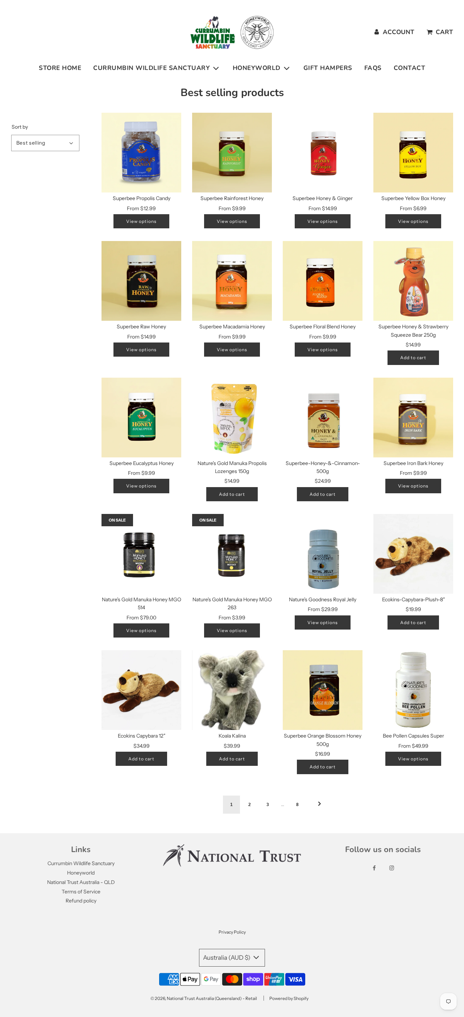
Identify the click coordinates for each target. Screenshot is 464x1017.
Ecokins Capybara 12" (141, 735)
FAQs (373, 68)
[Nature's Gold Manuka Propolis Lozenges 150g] (232, 417)
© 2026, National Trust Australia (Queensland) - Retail (203, 998)
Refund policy (81, 900)
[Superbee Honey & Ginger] (322, 152)
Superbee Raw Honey (141, 326)
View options (141, 221)
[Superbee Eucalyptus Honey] (141, 417)
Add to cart (413, 357)
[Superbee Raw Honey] (141, 281)
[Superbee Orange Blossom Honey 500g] (322, 690)
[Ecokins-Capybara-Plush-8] (413, 554)
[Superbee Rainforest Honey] (232, 152)
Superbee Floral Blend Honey (323, 326)
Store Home (60, 68)
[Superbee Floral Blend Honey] (322, 281)
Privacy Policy (232, 932)
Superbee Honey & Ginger (323, 198)
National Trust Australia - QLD (81, 882)
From (141, 208)
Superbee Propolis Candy (141, 198)
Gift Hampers (327, 68)
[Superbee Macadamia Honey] (232, 281)
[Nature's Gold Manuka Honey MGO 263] (232, 554)
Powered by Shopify (288, 998)
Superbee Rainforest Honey (232, 198)
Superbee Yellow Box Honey (413, 198)
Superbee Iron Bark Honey (413, 463)
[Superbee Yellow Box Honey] (413, 152)
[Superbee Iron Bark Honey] (413, 417)
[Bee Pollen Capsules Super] (413, 690)
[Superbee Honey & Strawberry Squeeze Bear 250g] (413, 281)
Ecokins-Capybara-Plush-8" (413, 599)
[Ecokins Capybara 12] (141, 690)
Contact (410, 68)
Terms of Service (81, 891)
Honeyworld (81, 872)
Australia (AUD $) (227, 957)
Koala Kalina (232, 735)
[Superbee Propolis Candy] (141, 152)
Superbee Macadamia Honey (232, 326)
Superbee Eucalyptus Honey (141, 463)
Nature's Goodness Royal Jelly (322, 599)
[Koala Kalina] (232, 690)
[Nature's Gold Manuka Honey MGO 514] (141, 554)
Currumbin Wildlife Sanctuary (81, 863)
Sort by (20, 126)
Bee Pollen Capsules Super (413, 735)
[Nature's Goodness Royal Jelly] (322, 554)
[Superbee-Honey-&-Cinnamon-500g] (322, 417)
